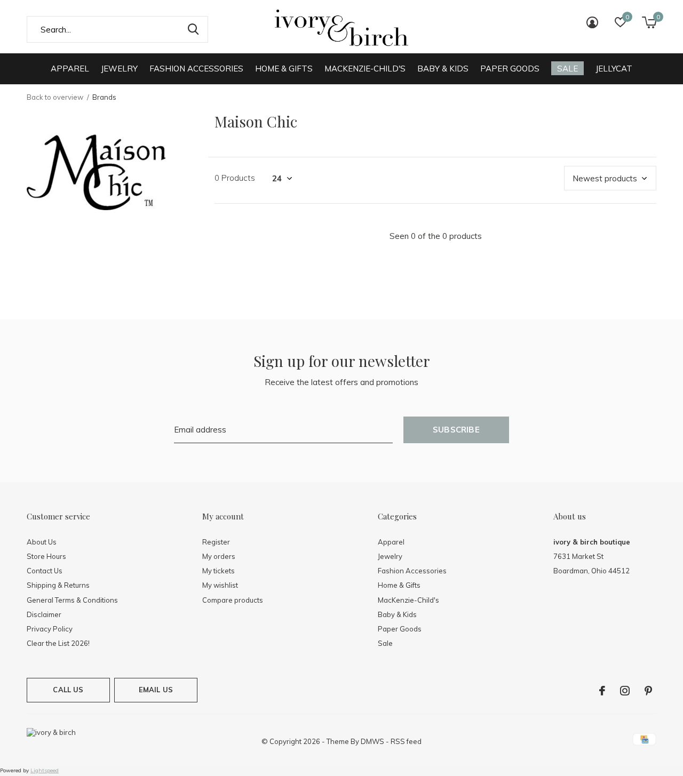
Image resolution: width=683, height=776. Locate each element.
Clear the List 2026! (58, 643)
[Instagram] (625, 690)
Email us (156, 689)
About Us (42, 542)
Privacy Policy (50, 629)
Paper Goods (509, 68)
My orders (218, 556)
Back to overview (55, 97)
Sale (567, 68)
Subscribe (456, 430)
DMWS (372, 741)
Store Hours (46, 556)
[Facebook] (602, 690)
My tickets (218, 570)
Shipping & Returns (58, 585)
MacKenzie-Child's (365, 68)
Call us (68, 689)
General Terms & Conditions (72, 600)
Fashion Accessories (196, 68)
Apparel (70, 68)
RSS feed (406, 741)
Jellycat (613, 68)
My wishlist (220, 585)
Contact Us (44, 570)
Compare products (232, 600)
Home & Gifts (284, 68)
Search (193, 29)
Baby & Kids (442, 68)
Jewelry (119, 68)
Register (216, 542)
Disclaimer (44, 614)
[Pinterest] (648, 690)
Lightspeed (44, 770)
